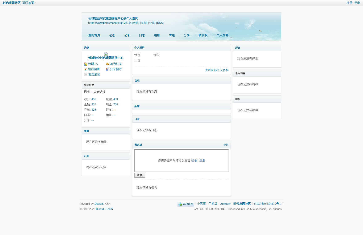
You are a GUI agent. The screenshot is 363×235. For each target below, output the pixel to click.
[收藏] (135, 22)
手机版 (213, 203)
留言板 (203, 35)
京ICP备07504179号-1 (267, 203)
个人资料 (222, 35)
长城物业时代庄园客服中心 (106, 57)
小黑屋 (201, 203)
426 (94, 104)
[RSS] (160, 22)
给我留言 (94, 69)
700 (115, 104)
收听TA (93, 63)
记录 (127, 35)
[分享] (151, 22)
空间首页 (94, 35)
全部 (226, 144)
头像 (86, 47)
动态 (112, 35)
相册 (157, 35)
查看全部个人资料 (217, 70)
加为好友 (116, 63)
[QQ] (185, 203)
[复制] (143, 22)
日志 (142, 35)
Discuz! (99, 203)
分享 (187, 35)
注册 (349, 2)
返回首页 (28, 2)
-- (114, 109)
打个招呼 (116, 69)
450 (94, 99)
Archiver (225, 203)
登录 (357, 2)
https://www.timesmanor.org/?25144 (110, 22)
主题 (172, 35)
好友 (237, 47)
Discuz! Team (104, 209)
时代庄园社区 (12, 2)
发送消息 (94, 74)
